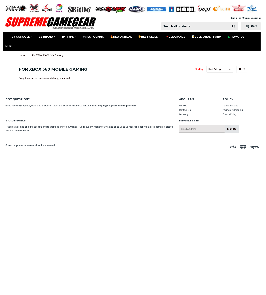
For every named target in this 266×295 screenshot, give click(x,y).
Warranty (183, 114)
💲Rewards (235, 36)
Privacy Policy (230, 114)
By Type (68, 36)
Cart (253, 26)
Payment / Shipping (233, 110)
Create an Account (251, 18)
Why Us (183, 105)
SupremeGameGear (24, 145)
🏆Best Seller (148, 36)
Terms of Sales (230, 105)
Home (22, 55)
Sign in (234, 18)
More (8, 46)
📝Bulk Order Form (206, 36)
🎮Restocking (93, 36)
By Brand (46, 36)
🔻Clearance (175, 36)
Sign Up (232, 129)
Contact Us (185, 110)
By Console (21, 36)
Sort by (199, 69)
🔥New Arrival (121, 36)
